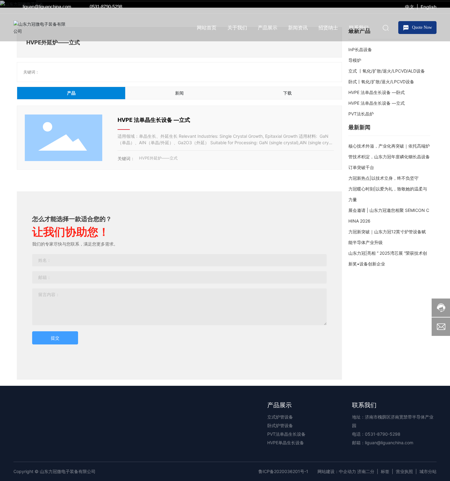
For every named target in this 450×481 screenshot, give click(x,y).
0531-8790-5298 (106, 6)
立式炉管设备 (280, 416)
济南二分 (365, 471)
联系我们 (364, 405)
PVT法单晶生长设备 (286, 434)
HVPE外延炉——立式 (158, 158)
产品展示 (279, 405)
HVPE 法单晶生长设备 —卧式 (376, 92)
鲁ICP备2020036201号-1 (283, 471)
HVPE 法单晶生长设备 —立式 (154, 120)
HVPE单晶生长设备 (285, 442)
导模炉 (354, 60)
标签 (385, 471)
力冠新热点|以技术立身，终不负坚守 (383, 178)
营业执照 (404, 471)
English (429, 7)
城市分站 (428, 471)
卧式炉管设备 (280, 425)
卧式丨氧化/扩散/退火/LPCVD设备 (381, 81)
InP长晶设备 (360, 49)
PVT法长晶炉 (361, 113)
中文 (409, 7)
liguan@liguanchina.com (47, 6)
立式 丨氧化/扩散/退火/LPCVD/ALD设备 (386, 70)
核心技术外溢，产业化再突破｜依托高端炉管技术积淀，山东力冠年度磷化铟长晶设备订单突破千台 (389, 156)
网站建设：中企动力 (336, 471)
